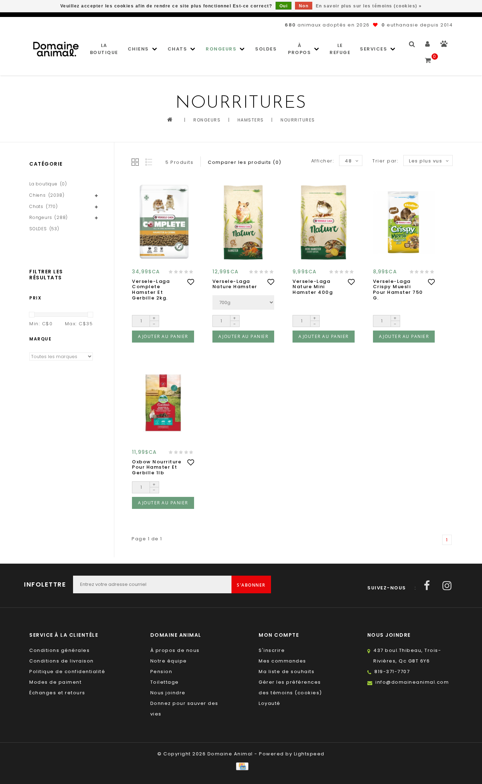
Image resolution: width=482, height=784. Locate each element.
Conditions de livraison (61, 661)
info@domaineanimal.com (412, 682)
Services (373, 49)
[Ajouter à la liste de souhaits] (190, 282)
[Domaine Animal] (56, 49)
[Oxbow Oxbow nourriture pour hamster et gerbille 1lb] (163, 402)
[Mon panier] (428, 57)
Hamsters (250, 120)
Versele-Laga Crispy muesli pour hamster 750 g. (398, 290)
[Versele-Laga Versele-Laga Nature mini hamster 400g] (324, 222)
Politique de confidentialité (67, 671)
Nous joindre (168, 692)
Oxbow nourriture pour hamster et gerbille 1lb (156, 467)
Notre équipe (168, 661)
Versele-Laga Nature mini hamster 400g (313, 287)
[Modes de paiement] (241, 766)
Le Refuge (340, 49)
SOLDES (266, 49)
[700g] (243, 302)
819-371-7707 (392, 671)
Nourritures (298, 120)
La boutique (104, 49)
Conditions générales (59, 650)
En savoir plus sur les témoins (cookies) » (369, 6)
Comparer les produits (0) (245, 162)
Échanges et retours (57, 692)
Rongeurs (221, 49)
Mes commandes (282, 661)
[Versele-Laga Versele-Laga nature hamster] (243, 222)
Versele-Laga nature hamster (234, 284)
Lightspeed (309, 753)
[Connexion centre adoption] (444, 45)
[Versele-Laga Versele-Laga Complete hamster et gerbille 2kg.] (163, 222)
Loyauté (270, 703)
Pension (161, 671)
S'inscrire (272, 650)
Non (304, 6)
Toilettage (164, 682)
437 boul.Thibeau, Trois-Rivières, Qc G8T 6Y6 (407, 655)
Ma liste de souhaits (286, 671)
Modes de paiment (55, 682)
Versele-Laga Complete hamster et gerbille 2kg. (151, 290)
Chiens (138, 49)
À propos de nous (175, 650)
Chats (177, 49)
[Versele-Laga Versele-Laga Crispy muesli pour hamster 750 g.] (404, 222)
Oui (283, 6)
